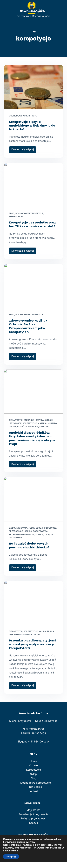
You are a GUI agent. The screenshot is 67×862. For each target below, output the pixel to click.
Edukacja (29, 420)
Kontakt (33, 791)
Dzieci (12, 528)
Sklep (33, 774)
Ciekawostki (15, 420)
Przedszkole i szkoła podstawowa (28, 531)
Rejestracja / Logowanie (33, 814)
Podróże (22, 426)
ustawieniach (10, 850)
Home (33, 761)
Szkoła (39, 534)
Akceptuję (11, 856)
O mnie (33, 765)
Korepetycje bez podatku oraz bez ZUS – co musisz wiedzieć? (32, 224)
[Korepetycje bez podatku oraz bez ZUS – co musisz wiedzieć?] (33, 185)
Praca (50, 631)
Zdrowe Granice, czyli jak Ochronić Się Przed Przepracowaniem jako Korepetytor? (28, 326)
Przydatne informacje (21, 534)
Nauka (42, 631)
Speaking (44, 426)
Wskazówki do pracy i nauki (24, 634)
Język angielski (44, 420)
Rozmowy (33, 426)
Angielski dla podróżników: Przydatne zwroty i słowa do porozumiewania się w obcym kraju (32, 438)
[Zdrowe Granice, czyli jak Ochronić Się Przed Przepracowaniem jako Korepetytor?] (33, 286)
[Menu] (61, 9)
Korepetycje (16, 216)
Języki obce (15, 423)
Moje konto (33, 810)
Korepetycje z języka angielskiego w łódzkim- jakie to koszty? (32, 125)
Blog (11, 213)
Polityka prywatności (33, 818)
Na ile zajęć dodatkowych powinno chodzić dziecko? (29, 545)
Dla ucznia (35, 786)
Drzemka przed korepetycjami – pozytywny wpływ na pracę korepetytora (32, 644)
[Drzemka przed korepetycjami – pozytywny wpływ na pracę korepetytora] (33, 603)
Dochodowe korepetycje (23, 115)
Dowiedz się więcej (23, 150)
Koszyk (33, 822)
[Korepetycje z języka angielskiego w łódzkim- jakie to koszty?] (33, 87)
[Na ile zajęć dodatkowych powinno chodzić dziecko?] (33, 499)
